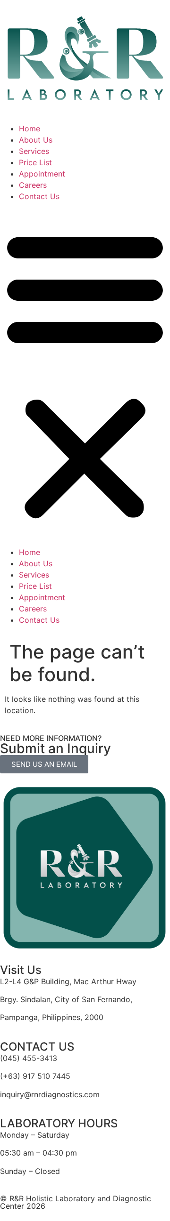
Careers (33, 185)
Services (34, 151)
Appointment (42, 173)
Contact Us (39, 196)
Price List (35, 162)
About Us (35, 140)
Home (29, 128)
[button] (85, 374)
